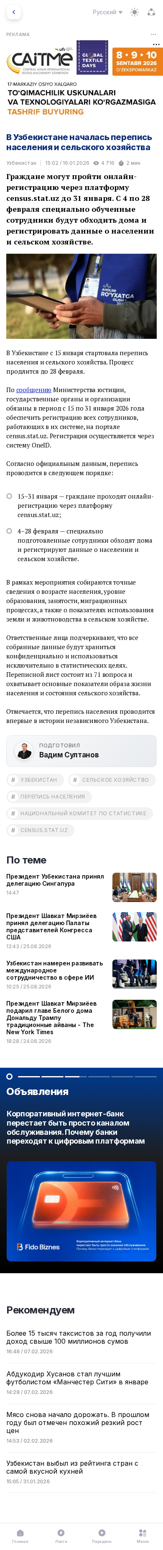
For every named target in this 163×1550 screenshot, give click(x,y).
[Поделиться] (151, 12)
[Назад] (14, 12)
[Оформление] (135, 12)
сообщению (34, 389)
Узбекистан (21, 163)
